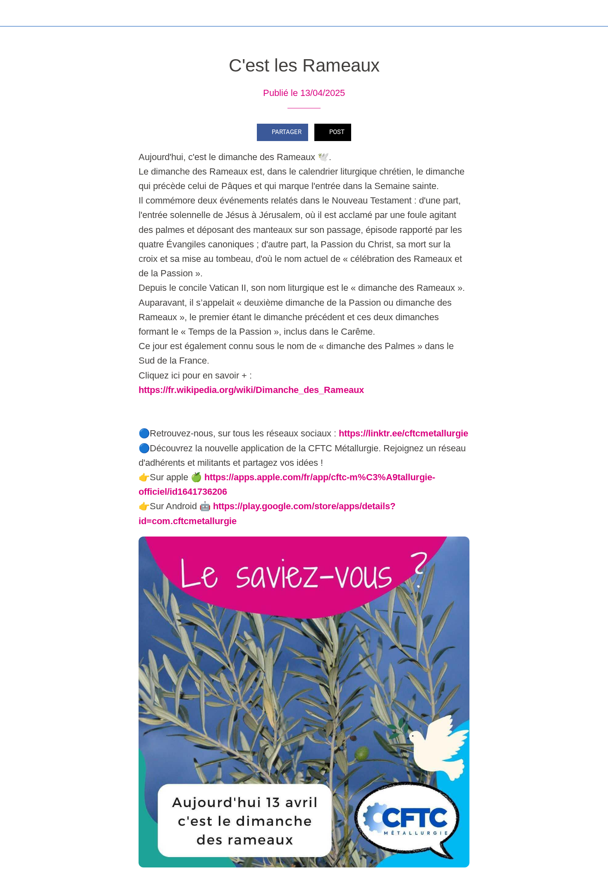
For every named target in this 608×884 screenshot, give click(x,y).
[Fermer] (17, 13)
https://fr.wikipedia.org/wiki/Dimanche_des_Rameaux (251, 390)
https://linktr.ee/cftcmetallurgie (403, 433)
